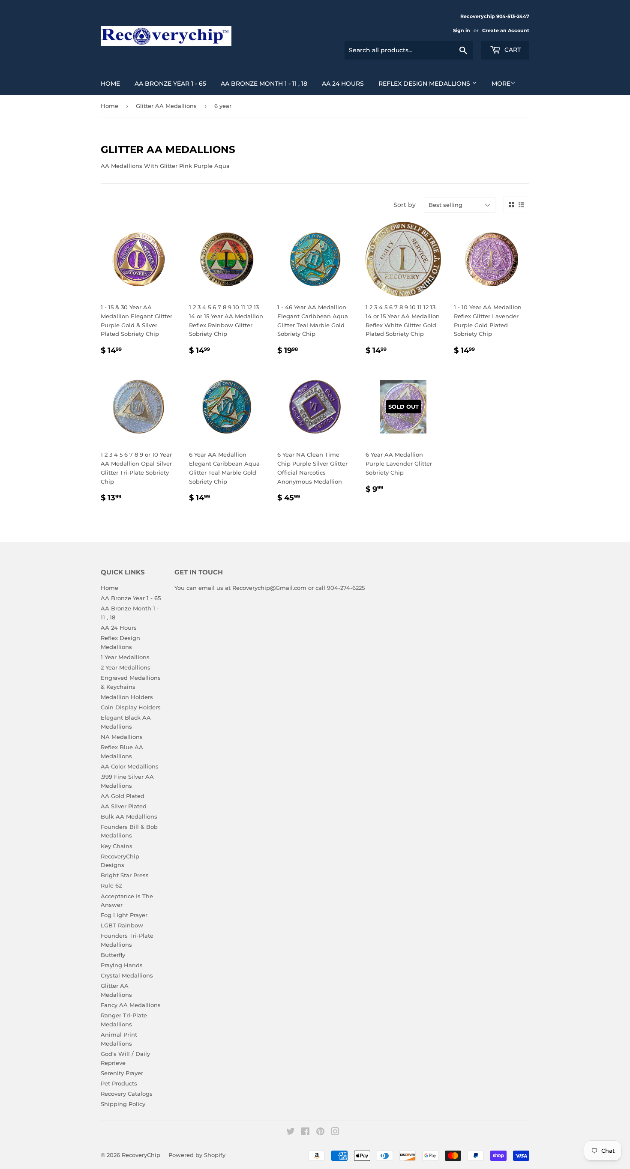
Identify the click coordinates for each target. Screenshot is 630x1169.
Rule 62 (111, 885)
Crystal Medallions (127, 975)
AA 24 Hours (343, 83)
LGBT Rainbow (122, 925)
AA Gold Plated (122, 795)
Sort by (404, 205)
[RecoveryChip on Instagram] (335, 1132)
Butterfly (113, 954)
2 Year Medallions (125, 667)
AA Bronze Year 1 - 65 (170, 83)
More (501, 83)
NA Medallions (122, 736)
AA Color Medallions (130, 766)
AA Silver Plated (124, 806)
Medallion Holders (127, 697)
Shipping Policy (123, 1103)
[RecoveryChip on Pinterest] (320, 1132)
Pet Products (119, 1083)
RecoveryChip (141, 1154)
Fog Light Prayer (124, 915)
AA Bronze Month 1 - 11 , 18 (264, 83)
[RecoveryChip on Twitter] (290, 1132)
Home (110, 83)
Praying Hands (122, 965)
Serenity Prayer (122, 1073)
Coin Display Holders (131, 707)
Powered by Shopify (196, 1154)
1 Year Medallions (125, 657)
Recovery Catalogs (127, 1093)
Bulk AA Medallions (129, 816)
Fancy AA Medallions (131, 1005)
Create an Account (505, 30)
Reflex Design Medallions (425, 83)
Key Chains (116, 846)
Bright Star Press (125, 875)
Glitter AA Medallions (166, 105)
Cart (512, 50)
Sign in (461, 30)
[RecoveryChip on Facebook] (305, 1132)
